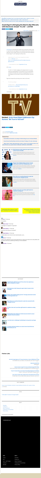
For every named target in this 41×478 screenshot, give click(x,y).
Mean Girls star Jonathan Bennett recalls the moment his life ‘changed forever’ (23, 177)
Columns (4, 462)
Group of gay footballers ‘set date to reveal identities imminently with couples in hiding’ (18, 385)
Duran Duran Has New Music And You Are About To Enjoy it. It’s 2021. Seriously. (20, 141)
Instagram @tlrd (15, 394)
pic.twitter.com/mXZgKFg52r (14, 86)
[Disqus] (20, 230)
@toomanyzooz (27, 60)
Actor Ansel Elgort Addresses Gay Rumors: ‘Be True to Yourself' (18, 118)
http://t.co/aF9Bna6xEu (13, 60)
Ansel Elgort (9, 49)
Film (4, 459)
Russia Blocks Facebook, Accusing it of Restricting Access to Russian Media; (20, 138)
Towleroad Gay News (20, 4)
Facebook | (10, 394)
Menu (21, 1)
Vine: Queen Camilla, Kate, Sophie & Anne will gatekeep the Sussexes (25, 374)
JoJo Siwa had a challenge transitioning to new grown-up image (21, 320)
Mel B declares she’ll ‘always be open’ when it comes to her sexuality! (15, 19)
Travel (4, 457)
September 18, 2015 (23, 64)
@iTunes (13, 58)
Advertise (4, 405)
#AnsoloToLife (21, 60)
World (11, 131)
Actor (6, 131)
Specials (4, 464)
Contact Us (5, 406)
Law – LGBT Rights (7, 461)
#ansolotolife (18, 84)
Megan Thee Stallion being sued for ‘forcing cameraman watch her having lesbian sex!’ (18, 21)
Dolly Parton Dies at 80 (35, 363)
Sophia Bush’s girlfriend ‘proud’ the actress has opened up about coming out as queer (18, 18)
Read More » (15, 155)
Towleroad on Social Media (8, 409)
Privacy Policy (5, 410)
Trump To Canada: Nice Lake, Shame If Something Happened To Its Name (25, 370)
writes (10, 67)
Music (9, 131)
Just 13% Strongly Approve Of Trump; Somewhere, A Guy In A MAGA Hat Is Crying (24, 359)
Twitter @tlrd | (5, 394)
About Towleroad (6, 408)
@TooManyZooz (24, 84)
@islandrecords (11, 61)
